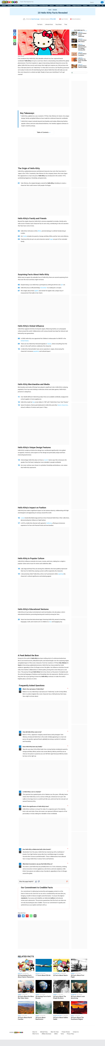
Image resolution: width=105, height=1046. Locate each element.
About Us (34, 1032)
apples (36, 290)
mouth (46, 460)
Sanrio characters (63, 405)
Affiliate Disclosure (46, 1033)
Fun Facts (39, 24)
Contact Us (76, 1032)
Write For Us (35, 1033)
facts (42, 70)
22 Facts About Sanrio (60, 975)
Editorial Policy (44, 1032)
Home (49, 9)
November (43, 287)
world (59, 175)
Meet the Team (55, 1032)
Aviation (10, 5)
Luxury (22, 518)
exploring (60, 574)
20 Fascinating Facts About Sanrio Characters (26, 976)
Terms (62, 1033)
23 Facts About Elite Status (82, 40)
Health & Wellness (60, 5)
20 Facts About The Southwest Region (77, 1018)
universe (44, 221)
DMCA (56, 1033)
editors (53, 898)
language (28, 674)
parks (44, 669)
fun (50, 621)
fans (33, 279)
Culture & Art (17, 5)
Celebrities (24, 5)
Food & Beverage (44, 5)
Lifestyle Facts (49, 24)
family (25, 236)
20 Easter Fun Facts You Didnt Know (82, 60)
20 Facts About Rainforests (41, 1018)
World (98, 5)
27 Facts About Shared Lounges (82, 66)
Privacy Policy (70, 1033)
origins (67, 660)
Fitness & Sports (34, 5)
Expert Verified (64, 19)
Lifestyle (68, 5)
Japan (43, 329)
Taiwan (49, 343)
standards (24, 898)
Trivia (65, 24)
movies (44, 561)
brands (50, 331)
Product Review (66, 1032)
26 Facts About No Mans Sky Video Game (26, 997)
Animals (4, 5)
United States (25, 340)
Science (85, 5)
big (33, 402)
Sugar (51, 239)
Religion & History (77, 5)
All (102, 5)
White (39, 231)
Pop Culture (59, 24)
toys (28, 389)
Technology (92, 5)
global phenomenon (36, 665)
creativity (47, 614)
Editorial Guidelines (76, 19)
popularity (36, 351)
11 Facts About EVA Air (43, 975)
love (33, 226)
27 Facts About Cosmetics (82, 54)
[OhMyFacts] (10, 2)
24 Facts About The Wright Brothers (59, 997)
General (52, 5)
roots (54, 171)
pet (62, 284)
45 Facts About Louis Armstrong (78, 997)
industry (52, 510)
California (49, 523)
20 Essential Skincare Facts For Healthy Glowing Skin (82, 48)
